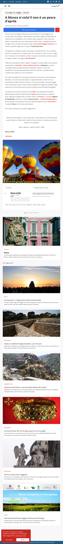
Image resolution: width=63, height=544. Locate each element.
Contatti (25, 1)
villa (21, 204)
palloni (38, 204)
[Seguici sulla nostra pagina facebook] (53, 1)
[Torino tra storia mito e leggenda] (31, 454)
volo (24, 204)
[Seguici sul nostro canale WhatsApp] (51, 1)
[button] (5, 2)
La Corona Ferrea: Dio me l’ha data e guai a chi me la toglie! (25, 431)
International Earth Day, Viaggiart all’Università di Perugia (24, 518)
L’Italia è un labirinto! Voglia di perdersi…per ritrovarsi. (23, 344)
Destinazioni (7, 340)
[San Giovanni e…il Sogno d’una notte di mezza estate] (31, 279)
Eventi (5, 297)
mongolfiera (29, 204)
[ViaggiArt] (9, 6)
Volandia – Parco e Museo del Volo (27, 65)
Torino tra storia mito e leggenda (15, 475)
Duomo (41, 97)
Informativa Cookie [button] (21, 535)
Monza (33, 94)
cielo (18, 204)
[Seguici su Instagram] (59, 1)
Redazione (18, 1)
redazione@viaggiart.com (47, 196)
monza (34, 204)
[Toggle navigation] (5, 6)
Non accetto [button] (9, 539)
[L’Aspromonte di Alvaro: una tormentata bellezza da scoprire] (31, 366)
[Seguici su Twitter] (56, 1)
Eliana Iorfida (17, 26)
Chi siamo (11, 1)
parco (14, 204)
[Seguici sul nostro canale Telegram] (48, 1)
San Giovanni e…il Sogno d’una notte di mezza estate (22, 300)
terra (10, 204)
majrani (43, 204)
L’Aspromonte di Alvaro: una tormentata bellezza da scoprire (25, 387)
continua (28, 200)
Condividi (29, 30)
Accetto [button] (23, 539)
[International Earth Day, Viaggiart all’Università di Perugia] (31, 497)
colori (7, 204)
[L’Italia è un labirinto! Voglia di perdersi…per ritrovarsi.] (31, 323)
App (34, 92)
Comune (6, 249)
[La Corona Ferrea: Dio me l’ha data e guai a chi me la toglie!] (31, 410)
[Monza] (31, 231)
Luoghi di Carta (8, 384)
